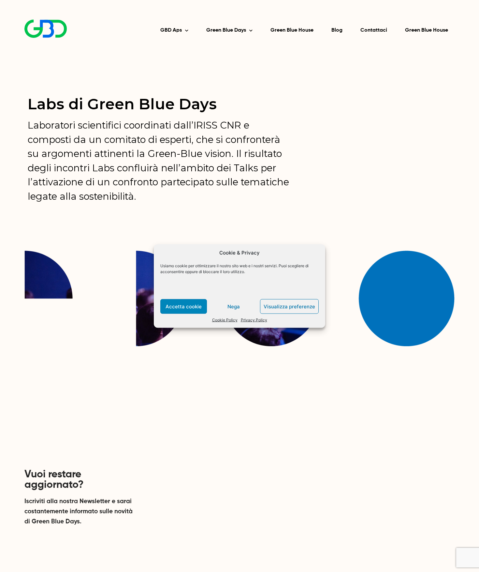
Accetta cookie (184, 306)
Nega (233, 306)
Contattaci (373, 30)
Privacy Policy (254, 319)
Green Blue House (291, 30)
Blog (336, 30)
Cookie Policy (225, 319)
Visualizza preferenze (289, 306)
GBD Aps (171, 30)
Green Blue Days (226, 30)
